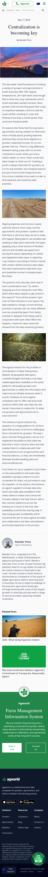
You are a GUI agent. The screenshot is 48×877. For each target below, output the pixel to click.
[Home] (3, 10)
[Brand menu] (5, 4)
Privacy (31, 871)
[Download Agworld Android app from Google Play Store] (27, 802)
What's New (23, 827)
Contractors (7, 833)
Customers (23, 816)
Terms (40, 871)
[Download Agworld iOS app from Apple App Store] (9, 802)
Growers (6, 816)
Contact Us (36, 748)
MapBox (5, 857)
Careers (37, 827)
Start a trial (12, 748)
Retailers (6, 827)
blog (17, 10)
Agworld (24, 3)
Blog (20, 822)
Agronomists (7, 822)
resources (10, 10)
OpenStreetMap (25, 855)
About (36, 816)
